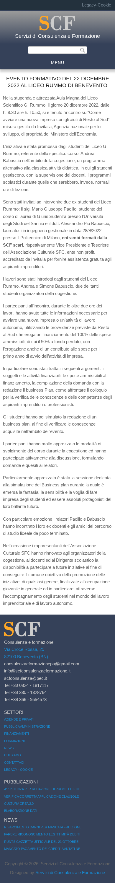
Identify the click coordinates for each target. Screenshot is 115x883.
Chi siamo (12, 755)
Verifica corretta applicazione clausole (41, 796)
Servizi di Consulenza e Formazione (57, 36)
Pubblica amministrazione (27, 726)
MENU (57, 62)
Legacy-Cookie (96, 4)
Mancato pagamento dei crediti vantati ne (42, 849)
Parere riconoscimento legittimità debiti (42, 834)
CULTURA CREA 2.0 (19, 803)
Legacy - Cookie (18, 769)
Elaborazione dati (20, 810)
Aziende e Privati (19, 719)
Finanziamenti (16, 733)
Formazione (15, 741)
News (9, 748)
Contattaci (14, 762)
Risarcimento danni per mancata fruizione (42, 827)
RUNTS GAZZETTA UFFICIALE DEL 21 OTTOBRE (41, 841)
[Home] (57, 29)
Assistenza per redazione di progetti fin (41, 789)
